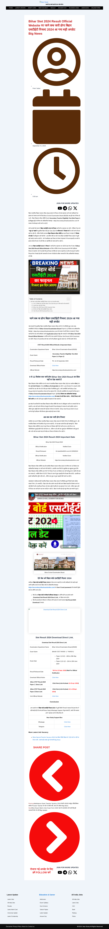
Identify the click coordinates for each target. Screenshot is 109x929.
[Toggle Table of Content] (67, 299)
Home (11, 8)
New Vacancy (43, 8)
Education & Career (47, 895)
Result (53, 8)
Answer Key (62, 8)
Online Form (95, 8)
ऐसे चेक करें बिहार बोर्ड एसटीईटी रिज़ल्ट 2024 (42, 309)
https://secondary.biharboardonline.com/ (42, 587)
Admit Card (32, 8)
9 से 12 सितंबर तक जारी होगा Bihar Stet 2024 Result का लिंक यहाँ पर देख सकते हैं (51, 303)
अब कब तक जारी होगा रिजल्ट (39, 305)
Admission (85, 8)
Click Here (55, 365)
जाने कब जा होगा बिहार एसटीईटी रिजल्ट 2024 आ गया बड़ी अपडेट (45, 301)
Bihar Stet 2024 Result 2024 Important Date (44, 307)
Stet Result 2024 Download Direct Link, (43, 311)
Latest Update (20, 8)
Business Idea (74, 8)
